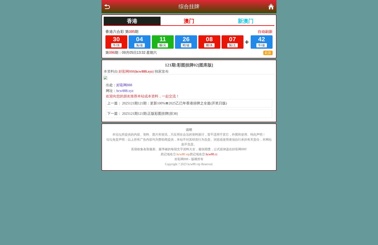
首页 (271, 6)
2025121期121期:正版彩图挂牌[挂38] (150, 113)
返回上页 (107, 6)
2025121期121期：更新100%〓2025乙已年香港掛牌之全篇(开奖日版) (174, 103)
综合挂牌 (189, 6)
